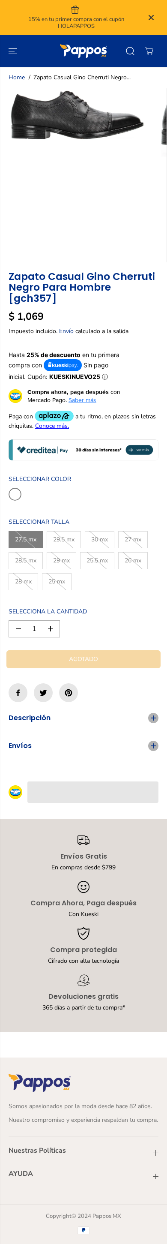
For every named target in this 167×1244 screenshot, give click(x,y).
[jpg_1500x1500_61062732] (77, 114)
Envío (66, 331)
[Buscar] (130, 51)
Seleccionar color (40, 479)
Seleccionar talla (39, 522)
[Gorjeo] (43, 692)
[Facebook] (18, 692)
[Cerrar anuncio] (151, 17)
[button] (14, 51)
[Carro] (149, 51)
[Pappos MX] (83, 51)
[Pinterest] (68, 692)
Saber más (82, 400)
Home (17, 77)
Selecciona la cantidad (48, 611)
